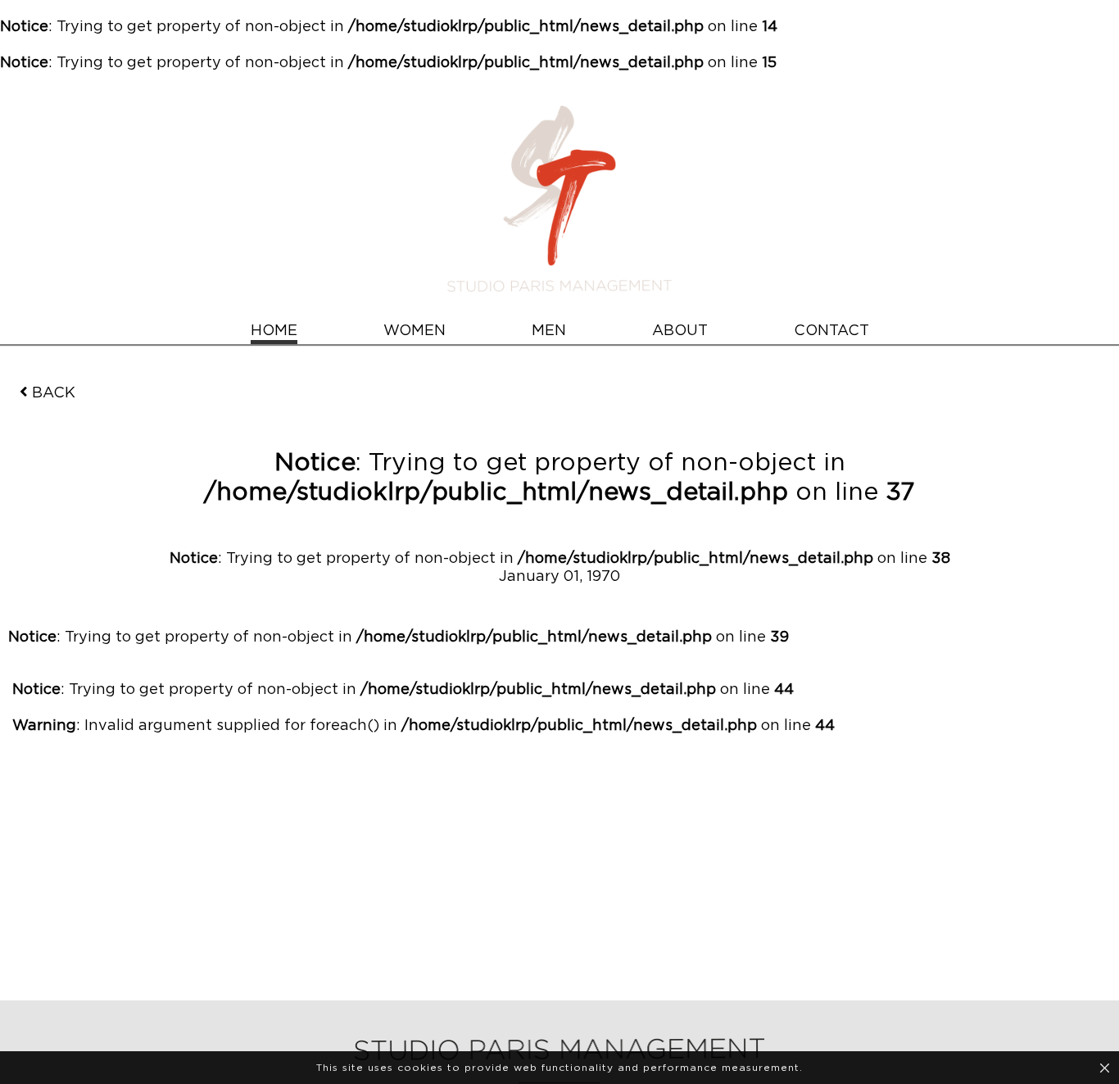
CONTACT (831, 331)
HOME (274, 331)
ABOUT (680, 331)
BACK (53, 393)
